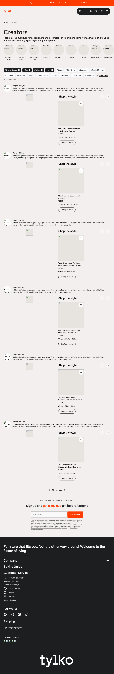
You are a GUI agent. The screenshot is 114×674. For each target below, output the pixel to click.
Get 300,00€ (75, 514)
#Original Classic (11, 70)
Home (6, 23)
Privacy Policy (73, 528)
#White (54, 75)
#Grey (31, 75)
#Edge (59, 70)
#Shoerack (65, 75)
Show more (57, 490)
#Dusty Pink (77, 75)
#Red (48, 70)
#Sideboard (89, 75)
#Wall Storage (43, 75)
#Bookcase (83, 70)
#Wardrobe (21, 75)
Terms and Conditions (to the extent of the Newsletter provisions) (49, 528)
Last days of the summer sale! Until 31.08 (57, 3)
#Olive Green (70, 70)
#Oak (26, 70)
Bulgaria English (15, 628)
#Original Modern (97, 70)
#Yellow (37, 70)
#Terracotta (9, 75)
